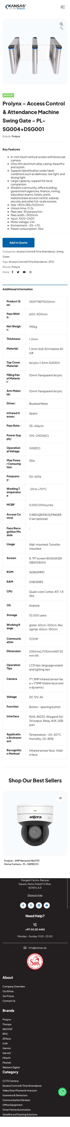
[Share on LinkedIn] (30, 271)
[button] (61, 26)
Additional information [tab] (18, 289)
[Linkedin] (39, 905)
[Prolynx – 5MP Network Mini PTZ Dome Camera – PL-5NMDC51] (35, 823)
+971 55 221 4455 (35, 929)
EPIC (51, 261)
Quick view (60, 798)
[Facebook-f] (23, 905)
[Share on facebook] (12, 271)
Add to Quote (19, 242)
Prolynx (16, 136)
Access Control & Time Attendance (36, 251)
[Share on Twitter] (18, 271)
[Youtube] (47, 905)
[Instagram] (31, 905)
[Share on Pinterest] (24, 271)
